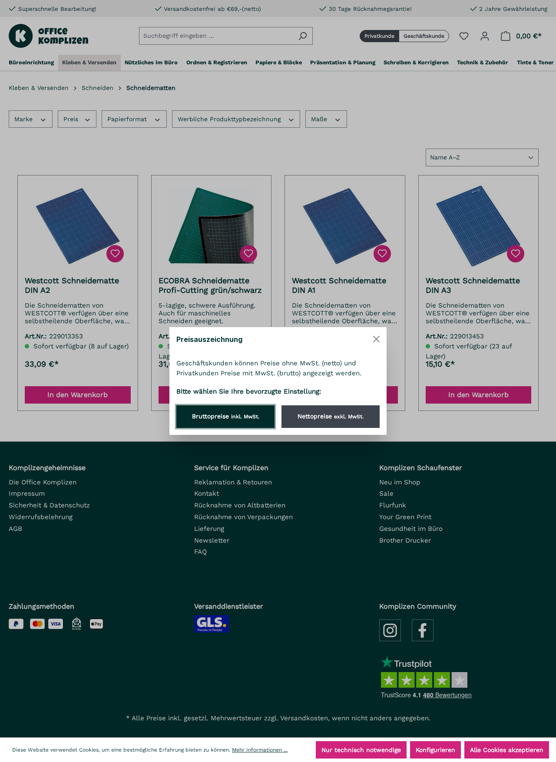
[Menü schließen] (376, 339)
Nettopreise (331, 416)
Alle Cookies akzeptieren (506, 749)
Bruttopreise (225, 416)
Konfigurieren (435, 749)
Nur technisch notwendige (361, 749)
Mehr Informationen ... (260, 750)
